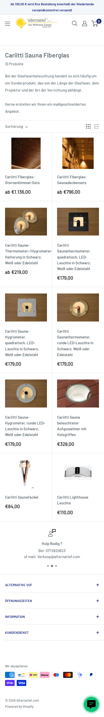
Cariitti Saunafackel (21, 497)
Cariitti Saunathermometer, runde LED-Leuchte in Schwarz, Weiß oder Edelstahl (75, 343)
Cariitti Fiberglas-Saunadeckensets (72, 180)
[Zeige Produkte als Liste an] (96, 126)
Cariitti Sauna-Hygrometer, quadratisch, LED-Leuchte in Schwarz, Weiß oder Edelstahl (22, 343)
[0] (95, 23)
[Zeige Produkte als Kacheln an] (88, 126)
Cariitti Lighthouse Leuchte (72, 500)
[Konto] (84, 23)
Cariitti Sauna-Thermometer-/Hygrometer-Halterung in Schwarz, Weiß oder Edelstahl (26, 254)
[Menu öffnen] (7, 24)
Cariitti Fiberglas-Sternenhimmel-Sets (22, 180)
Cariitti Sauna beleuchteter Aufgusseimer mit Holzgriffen (72, 426)
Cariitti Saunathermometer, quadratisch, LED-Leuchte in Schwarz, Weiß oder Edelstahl (74, 257)
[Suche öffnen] (74, 23)
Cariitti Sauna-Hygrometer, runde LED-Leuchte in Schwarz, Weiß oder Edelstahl (25, 426)
